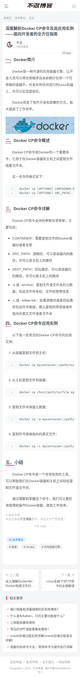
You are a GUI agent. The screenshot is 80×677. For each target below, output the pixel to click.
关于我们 (48, 662)
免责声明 (32, 662)
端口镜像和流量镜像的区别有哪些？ (35, 609)
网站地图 (64, 662)
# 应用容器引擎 (51, 547)
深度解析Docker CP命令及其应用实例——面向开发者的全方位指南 (40, 31)
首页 (9, 18)
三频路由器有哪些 (22, 622)
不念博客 (26, 519)
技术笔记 (20, 18)
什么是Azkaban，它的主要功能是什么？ (38, 615)
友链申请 (16, 662)
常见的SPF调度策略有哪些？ (30, 629)
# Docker (29, 547)
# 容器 (13, 547)
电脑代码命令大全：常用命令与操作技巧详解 (41, 646)
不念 (19, 42)
